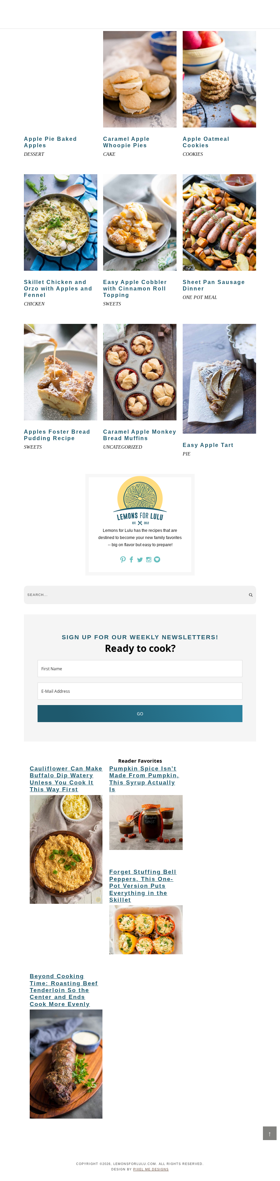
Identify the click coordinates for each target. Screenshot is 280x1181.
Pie (187, 454)
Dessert (34, 154)
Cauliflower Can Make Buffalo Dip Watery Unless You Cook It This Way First (66, 779)
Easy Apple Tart (208, 445)
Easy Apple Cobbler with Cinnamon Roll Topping (135, 288)
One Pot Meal (200, 297)
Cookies (193, 154)
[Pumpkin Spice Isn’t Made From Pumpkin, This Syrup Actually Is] (146, 823)
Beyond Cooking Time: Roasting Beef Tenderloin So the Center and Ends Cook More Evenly (64, 990)
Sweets (112, 304)
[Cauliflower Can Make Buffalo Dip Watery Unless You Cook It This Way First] (66, 850)
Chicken (34, 304)
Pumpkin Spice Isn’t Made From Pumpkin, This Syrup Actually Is (144, 779)
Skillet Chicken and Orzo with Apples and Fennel (58, 288)
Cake (109, 154)
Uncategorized (122, 447)
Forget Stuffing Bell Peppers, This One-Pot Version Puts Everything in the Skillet (143, 886)
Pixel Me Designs (151, 1169)
